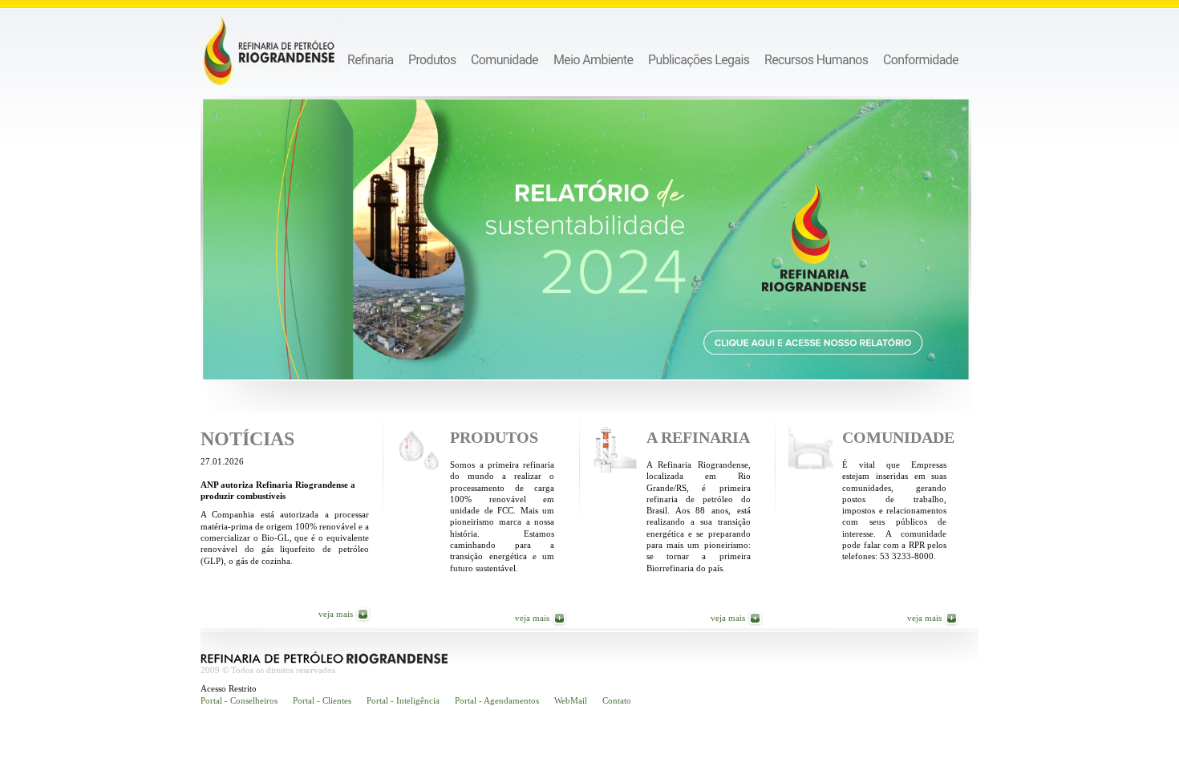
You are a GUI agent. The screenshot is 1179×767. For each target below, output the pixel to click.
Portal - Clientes (322, 700)
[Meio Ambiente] (593, 59)
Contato (616, 700)
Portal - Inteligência (403, 700)
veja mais (335, 614)
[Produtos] (432, 59)
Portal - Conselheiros (239, 700)
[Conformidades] (921, 59)
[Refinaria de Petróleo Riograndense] (272, 51)
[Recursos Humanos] (816, 59)
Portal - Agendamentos (497, 700)
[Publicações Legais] (699, 59)
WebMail (570, 700)
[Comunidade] (505, 59)
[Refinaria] (370, 59)
